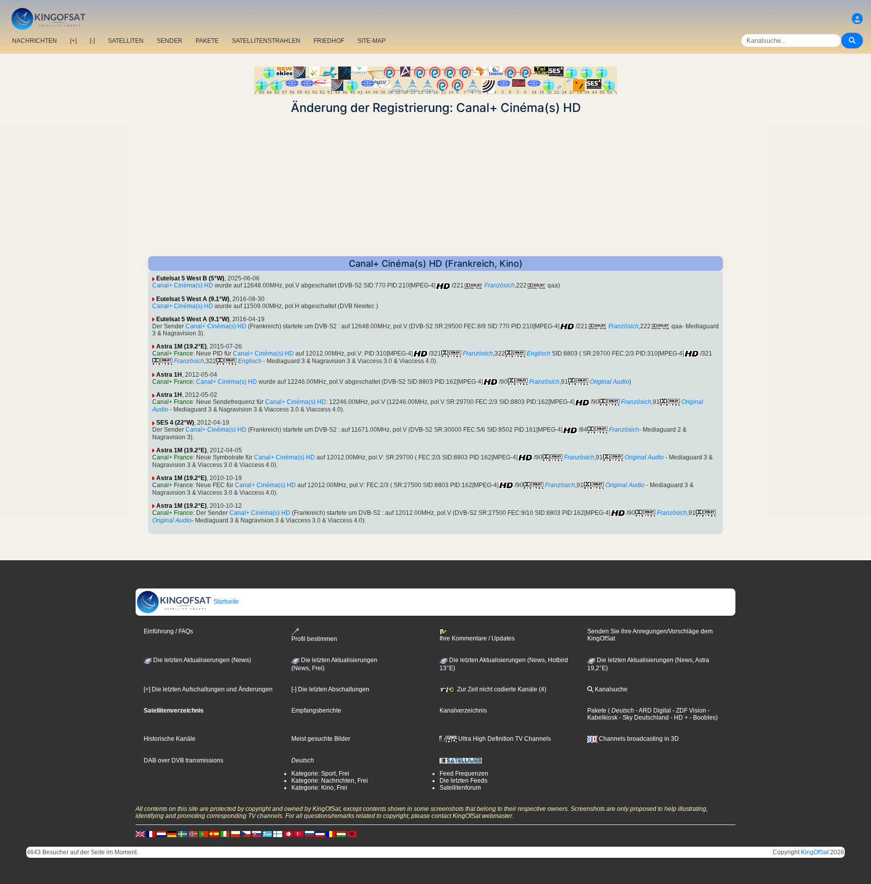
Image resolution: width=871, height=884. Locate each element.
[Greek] (267, 833)
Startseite (225, 601)
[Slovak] (256, 833)
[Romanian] (330, 833)
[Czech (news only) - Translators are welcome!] (246, 833)
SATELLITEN (126, 40)
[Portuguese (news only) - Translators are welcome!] (203, 833)
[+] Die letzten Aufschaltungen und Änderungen (208, 689)
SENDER (169, 40)
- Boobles (702, 717)
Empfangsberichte (316, 710)
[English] (140, 833)
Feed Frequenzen (464, 773)
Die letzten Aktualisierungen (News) (201, 660)
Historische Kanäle (170, 738)
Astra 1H (169, 374)
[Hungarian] (341, 833)
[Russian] (309, 833)
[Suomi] (277, 833)
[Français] (150, 833)
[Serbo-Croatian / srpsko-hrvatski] (320, 833)
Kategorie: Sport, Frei (320, 773)
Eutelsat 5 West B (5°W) (190, 278)
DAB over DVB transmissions (183, 760)
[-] (92, 40)
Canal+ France (172, 353)
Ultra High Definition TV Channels (504, 738)
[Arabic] (288, 833)
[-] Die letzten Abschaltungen (330, 689)
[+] (73, 40)
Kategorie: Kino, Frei (319, 787)
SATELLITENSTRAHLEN (266, 40)
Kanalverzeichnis (463, 710)
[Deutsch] (171, 833)
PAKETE (207, 40)
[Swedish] (182, 833)
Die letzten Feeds (463, 780)
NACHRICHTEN (34, 40)
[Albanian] (351, 833)
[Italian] (224, 833)
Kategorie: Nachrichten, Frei (329, 780)
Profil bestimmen (314, 638)
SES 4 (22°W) (175, 422)
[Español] (214, 833)
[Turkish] (298, 833)
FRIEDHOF (329, 40)
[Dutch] (161, 833)
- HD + (678, 717)
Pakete (596, 710)
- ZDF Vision (688, 710)
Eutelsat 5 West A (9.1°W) (192, 299)
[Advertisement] (435, 185)
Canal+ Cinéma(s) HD (182, 285)
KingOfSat (815, 852)
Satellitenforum (460, 787)
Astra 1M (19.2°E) (181, 346)
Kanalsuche (610, 689)
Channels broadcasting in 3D (638, 738)
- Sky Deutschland (643, 717)
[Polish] (235, 833)
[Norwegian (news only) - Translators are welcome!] (193, 833)
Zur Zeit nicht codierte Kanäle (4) (501, 689)
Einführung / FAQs (168, 631)
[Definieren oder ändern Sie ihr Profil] (857, 19)
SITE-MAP (371, 40)
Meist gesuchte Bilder (320, 738)
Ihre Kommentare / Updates (477, 638)
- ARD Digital (652, 710)
